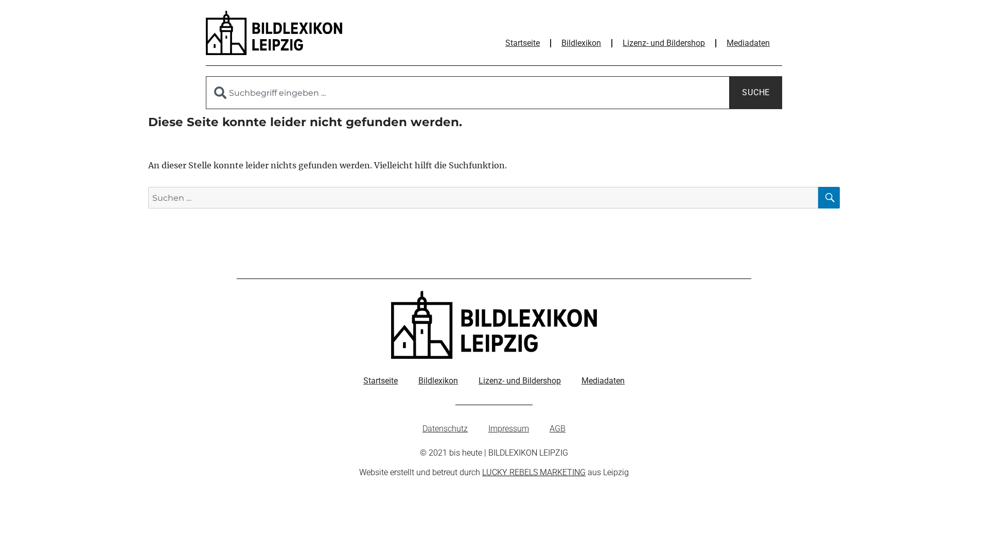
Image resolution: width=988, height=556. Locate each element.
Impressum (508, 428)
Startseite (522, 43)
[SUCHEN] (829, 197)
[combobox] (468, 92)
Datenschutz (445, 428)
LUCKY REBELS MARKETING (534, 472)
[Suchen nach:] (483, 198)
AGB (558, 428)
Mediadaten (748, 43)
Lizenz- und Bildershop (664, 43)
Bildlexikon (581, 43)
